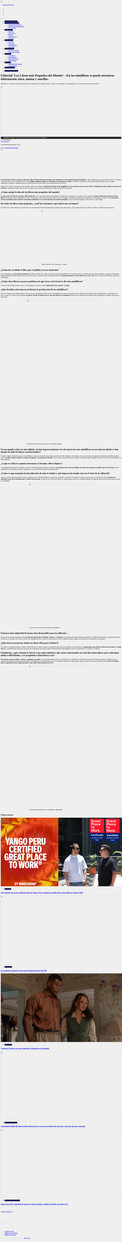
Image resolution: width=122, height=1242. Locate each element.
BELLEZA (11, 33)
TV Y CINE (12, 28)
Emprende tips (12, 66)
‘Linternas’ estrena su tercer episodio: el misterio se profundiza (25, 1048)
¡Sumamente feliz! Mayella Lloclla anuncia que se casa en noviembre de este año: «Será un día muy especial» (43, 1126)
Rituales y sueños (13, 50)
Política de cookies (10, 1235)
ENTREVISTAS (10, 67)
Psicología (11, 47)
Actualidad (8, 54)
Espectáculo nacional (11, 1122)
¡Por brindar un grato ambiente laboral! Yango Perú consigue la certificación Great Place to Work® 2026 (42, 893)
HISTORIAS (12, 61)
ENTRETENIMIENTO (12, 23)
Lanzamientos (12, 57)
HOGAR (11, 38)
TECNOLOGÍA (13, 59)
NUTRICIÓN (12, 45)
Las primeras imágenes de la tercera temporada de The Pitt (24, 971)
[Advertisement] (61, 164)
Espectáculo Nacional (14, 25)
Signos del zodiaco (14, 52)
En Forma (11, 43)
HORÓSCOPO (9, 49)
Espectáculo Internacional (16, 26)
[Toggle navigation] (1, 18)
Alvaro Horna (5, 141)
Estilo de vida (9, 30)
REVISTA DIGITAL (11, 21)
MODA (10, 35)
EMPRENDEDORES (15, 64)
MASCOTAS (12, 37)
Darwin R (27, 1238)
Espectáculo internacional (12, 1200)
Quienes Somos (9, 1231)
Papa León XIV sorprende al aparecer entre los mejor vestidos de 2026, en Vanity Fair (34, 1204)
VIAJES (11, 31)
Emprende (8, 62)
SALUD (11, 42)
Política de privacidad (11, 1233)
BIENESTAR (9, 40)
